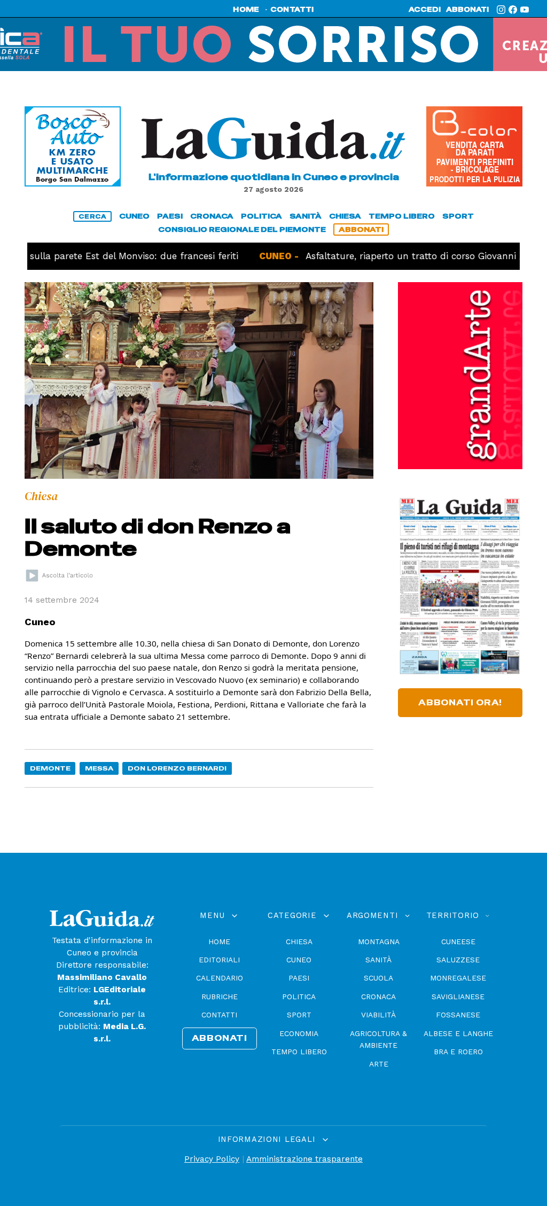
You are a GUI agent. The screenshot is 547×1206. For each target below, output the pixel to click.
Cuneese (458, 941)
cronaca (211, 216)
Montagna (379, 941)
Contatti (219, 1014)
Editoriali (219, 959)
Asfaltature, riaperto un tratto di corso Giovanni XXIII (388, 256)
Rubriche (219, 996)
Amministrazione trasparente (304, 1159)
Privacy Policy (211, 1159)
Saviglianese (458, 996)
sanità (306, 216)
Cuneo (298, 959)
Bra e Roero (458, 1051)
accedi (425, 9)
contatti (292, 9)
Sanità (378, 959)
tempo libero (402, 216)
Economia (298, 1033)
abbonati (467, 9)
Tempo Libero (299, 1051)
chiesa (345, 216)
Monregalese (458, 978)
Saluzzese (458, 959)
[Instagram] (501, 9)
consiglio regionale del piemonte (242, 229)
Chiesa (299, 941)
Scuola (378, 978)
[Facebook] (513, 9)
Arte (378, 1064)
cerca (92, 216)
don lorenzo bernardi (177, 768)
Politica (299, 996)
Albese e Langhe (458, 1033)
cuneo (134, 216)
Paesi (298, 978)
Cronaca (378, 996)
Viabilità (378, 1014)
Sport (299, 1014)
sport (458, 216)
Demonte (50, 768)
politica (261, 216)
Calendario (219, 978)
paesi (170, 216)
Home (219, 941)
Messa (99, 768)
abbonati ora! (460, 702)
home (246, 9)
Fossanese (458, 1014)
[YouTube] (524, 9)
